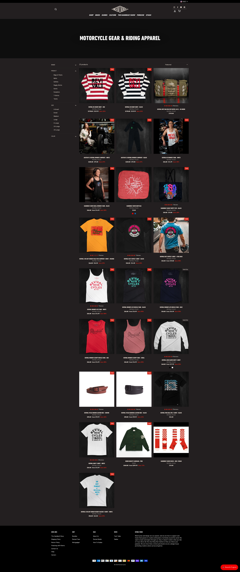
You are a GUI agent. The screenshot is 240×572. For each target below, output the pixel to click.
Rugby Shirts (58, 85)
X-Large (56, 123)
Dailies (116, 539)
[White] (172, 367)
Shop (91, 15)
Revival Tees (76, 539)
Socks (55, 89)
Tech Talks (117, 536)
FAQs (52, 552)
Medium (56, 116)
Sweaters (57, 92)
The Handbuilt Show (126, 15)
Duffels (56, 82)
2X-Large (57, 126)
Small (55, 113)
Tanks (56, 99)
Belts (55, 78)
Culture (112, 15)
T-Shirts (56, 95)
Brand (53, 65)
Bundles (74, 536)
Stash (148, 15)
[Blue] (135, 213)
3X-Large (57, 130)
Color (53, 136)
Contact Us (54, 549)
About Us (96, 536)
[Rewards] (229, 567)
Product (54, 71)
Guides (104, 15)
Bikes (97, 15)
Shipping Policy (55, 539)
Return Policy (55, 542)
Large (55, 119)
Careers (53, 555)
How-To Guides (97, 542)
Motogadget (76, 542)
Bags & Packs (58, 75)
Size (52, 105)
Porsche (140, 15)
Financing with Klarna (58, 545)
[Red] (133, 213)
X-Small (56, 109)
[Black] (170, 367)
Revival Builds (97, 539)
